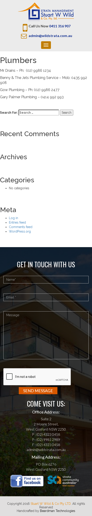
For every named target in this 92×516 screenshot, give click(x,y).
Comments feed (20, 227)
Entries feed (17, 222)
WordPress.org (20, 231)
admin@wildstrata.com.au (50, 35)
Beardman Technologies (57, 511)
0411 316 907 (60, 26)
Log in (13, 218)
